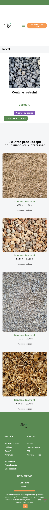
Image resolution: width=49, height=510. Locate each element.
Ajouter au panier (24, 113)
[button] (23, 25)
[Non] (45, 500)
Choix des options (24, 210)
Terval (5, 49)
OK (25, 506)
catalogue (9, 437)
